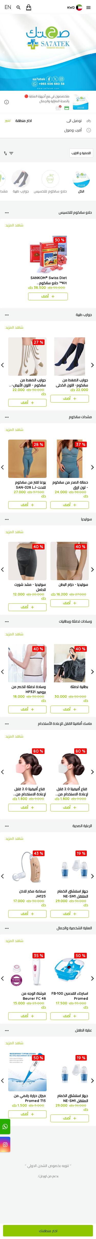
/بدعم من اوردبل (48, 1176)
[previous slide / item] (3, 52)
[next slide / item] (92, 52)
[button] (48, 102)
